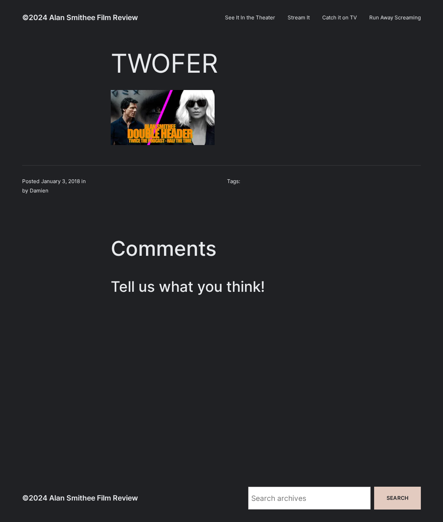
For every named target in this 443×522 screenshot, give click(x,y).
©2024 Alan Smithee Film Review (80, 17)
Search (397, 498)
